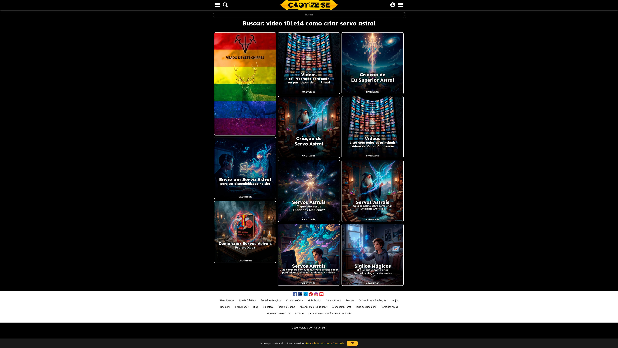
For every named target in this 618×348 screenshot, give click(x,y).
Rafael (317, 327)
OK (352, 343)
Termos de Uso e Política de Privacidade (325, 343)
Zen (324, 327)
